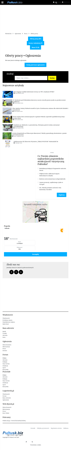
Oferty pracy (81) (35, 39)
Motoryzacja (6, 346)
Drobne (5, 350)
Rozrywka (5, 369)
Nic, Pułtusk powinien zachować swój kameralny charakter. (50, 188)
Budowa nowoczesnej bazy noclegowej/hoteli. (52, 179)
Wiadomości (6, 318)
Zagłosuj (62, 195)
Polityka (5, 362)
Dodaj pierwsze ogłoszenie (35, 65)
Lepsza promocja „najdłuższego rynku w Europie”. (51, 183)
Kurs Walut (6, 413)
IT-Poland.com (12, 437)
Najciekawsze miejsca (9, 322)
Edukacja (5, 366)
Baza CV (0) (35, 47)
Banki (4, 331)
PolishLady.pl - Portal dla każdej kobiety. (14, 420)
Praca (25, 33)
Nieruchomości (7, 407)
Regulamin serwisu (56, 428)
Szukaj (52, 78)
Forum (4, 396)
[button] (57, 2)
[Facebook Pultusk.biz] (26, 442)
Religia (4, 358)
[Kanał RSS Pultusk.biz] (32, 442)
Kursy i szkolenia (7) (35, 43)
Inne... (4, 337)
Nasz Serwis (6, 364)
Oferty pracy (34, 33)
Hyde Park (6, 324)
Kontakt (33, 428)
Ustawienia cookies (35, 445)
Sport (4, 367)
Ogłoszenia (18, 33)
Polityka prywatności (43, 428)
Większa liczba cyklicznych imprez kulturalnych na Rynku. (49, 174)
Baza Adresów (7, 398)
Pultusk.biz (8, 33)
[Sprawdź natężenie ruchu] (35, 212)
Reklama (65, 428)
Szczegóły (35, 254)
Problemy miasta (7, 320)
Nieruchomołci (7, 345)
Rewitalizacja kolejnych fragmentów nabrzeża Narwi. (52, 169)
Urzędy (5, 333)
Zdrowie (5, 335)
